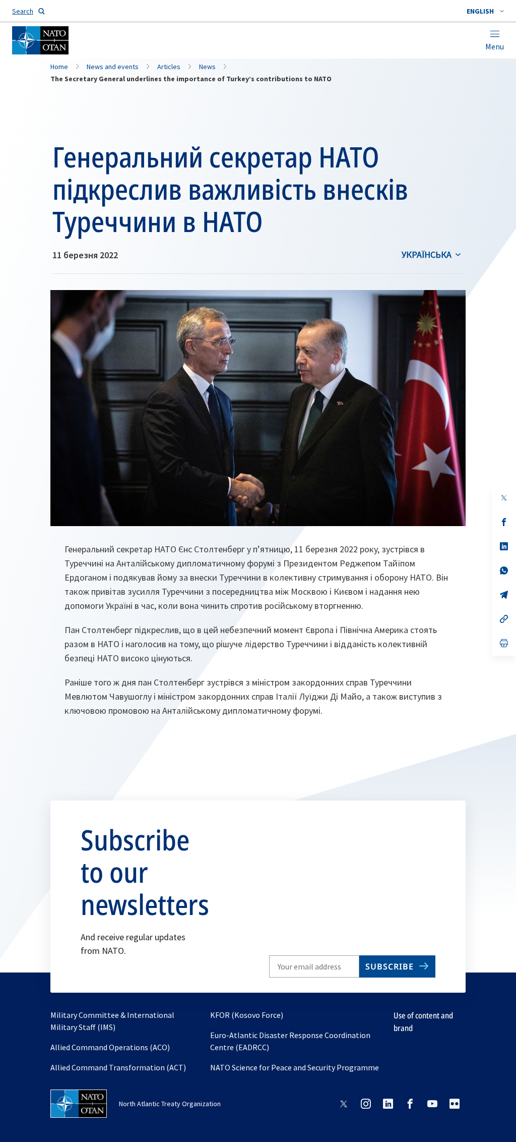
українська (427, 254)
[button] (485, 11)
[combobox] (485, 11)
